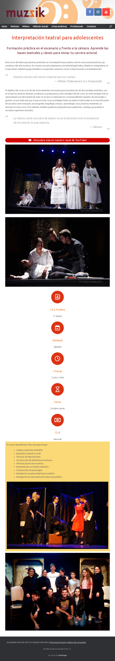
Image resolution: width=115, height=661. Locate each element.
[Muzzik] (25, 12)
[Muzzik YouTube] (106, 12)
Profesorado (76, 26)
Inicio (4, 26)
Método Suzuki (40, 26)
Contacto (91, 26)
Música (25, 26)
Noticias (15, 26)
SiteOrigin (63, 655)
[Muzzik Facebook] (90, 12)
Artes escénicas (59, 26)
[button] (110, 26)
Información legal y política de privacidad (68, 642)
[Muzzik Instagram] (98, 12)
